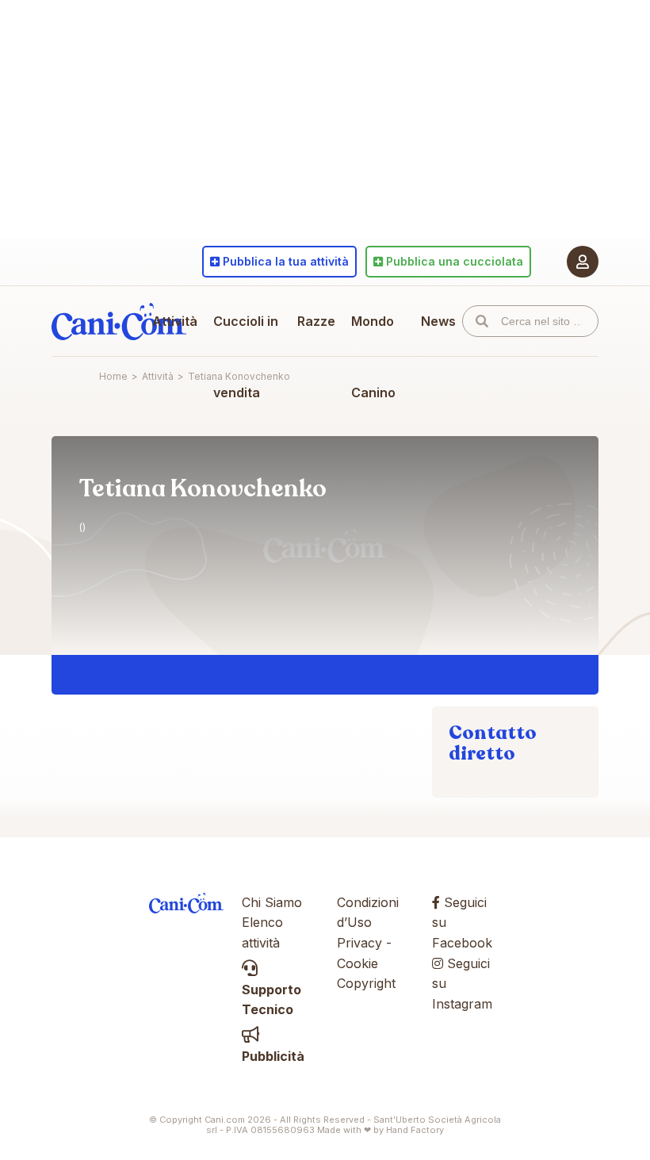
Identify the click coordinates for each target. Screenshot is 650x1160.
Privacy (359, 943)
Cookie (357, 963)
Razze (316, 321)
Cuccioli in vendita (245, 356)
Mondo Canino (373, 356)
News (438, 321)
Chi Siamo (272, 902)
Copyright (366, 983)
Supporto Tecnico (271, 999)
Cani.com (119, 321)
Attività (174, 321)
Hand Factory (415, 1129)
